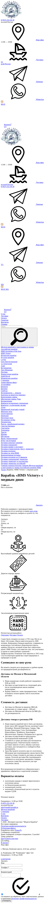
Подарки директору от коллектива (14, 461)
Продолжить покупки (9, 839)
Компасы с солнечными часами (13, 405)
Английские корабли (9, 349)
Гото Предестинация (9, 362)
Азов (3, 366)
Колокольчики (6, 401)
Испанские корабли (8, 355)
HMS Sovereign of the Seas (11, 351)
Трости (3, 432)
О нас (3, 314)
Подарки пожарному (9, 445)
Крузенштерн (6, 368)
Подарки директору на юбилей (13, 463)
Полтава (4, 372)
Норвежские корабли (9, 378)
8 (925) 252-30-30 (7, 20)
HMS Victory (6, 353)
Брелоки (4, 389)
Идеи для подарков (8, 441)
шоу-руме (33, 511)
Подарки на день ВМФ (10, 453)
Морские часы (6, 411)
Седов (3, 360)
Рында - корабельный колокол (12, 424)
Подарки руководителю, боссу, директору (17, 449)
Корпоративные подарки (11, 455)
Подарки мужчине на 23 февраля (14, 457)
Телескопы (5, 430)
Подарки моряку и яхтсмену (12, 447)
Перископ (5, 416)
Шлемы (4, 434)
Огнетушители (7, 414)
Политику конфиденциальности (24, 899)
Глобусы (4, 391)
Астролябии (5, 384)
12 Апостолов (6, 364)
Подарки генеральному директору (14, 459)
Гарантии (4, 320)
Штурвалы (5, 436)
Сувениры (5, 380)
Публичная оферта (8, 828)
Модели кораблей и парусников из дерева (17, 347)
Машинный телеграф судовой (12, 409)
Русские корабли (7, 357)
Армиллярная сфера (9, 382)
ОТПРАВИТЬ (6, 901)
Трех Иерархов (7, 370)
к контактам (5, 859)
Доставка (4, 316)
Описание (5, 635)
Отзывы (4, 324)
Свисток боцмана (8, 426)
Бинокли (4, 387)
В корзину (5, 843)
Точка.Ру (18, 830)
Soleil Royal (5, 376)
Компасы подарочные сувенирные (14, 403)
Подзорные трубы (8, 420)
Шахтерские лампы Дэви (11, 399)
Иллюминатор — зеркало (11, 393)
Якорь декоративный (9, 438)
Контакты (5, 322)
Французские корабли (9, 374)
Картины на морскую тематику (13, 395)
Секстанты (5, 428)
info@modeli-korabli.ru (9, 807)
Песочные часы (7, 418)
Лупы (3, 407)
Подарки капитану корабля (11, 443)
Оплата (4, 318)
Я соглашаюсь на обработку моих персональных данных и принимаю (22, 896)
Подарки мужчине (8, 451)
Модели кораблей (8, 809)
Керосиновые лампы (9, 397)
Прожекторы (6, 422)
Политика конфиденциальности (13, 826)
